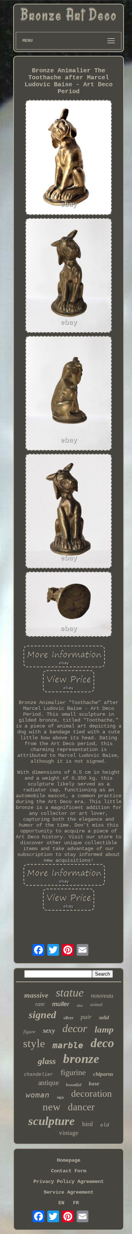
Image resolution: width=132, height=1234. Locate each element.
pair (86, 1016)
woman (38, 1094)
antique (48, 1082)
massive (36, 995)
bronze (81, 1059)
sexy (49, 1030)
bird (87, 1124)
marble (67, 1045)
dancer (81, 1107)
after (80, 1005)
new (51, 1107)
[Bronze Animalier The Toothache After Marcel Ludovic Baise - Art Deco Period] (68, 158)
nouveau (102, 995)
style (34, 1043)
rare (40, 1004)
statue (70, 992)
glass (47, 1061)
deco (102, 1043)
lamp (104, 1029)
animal (96, 1004)
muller (60, 1004)
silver (68, 1017)
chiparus (103, 1074)
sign (60, 1097)
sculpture (51, 1121)
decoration (91, 1093)
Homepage (68, 1160)
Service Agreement (69, 1192)
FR (76, 1203)
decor (74, 1028)
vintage (68, 1132)
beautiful (73, 1084)
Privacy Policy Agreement (68, 1181)
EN (61, 1203)
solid (104, 1017)
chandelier (38, 1074)
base (94, 1083)
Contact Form (68, 1171)
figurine (73, 1072)
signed (42, 1014)
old (104, 1125)
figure (29, 1031)
